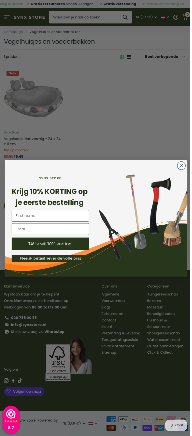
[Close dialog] (181, 165)
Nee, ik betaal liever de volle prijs (50, 258)
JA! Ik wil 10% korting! (50, 243)
